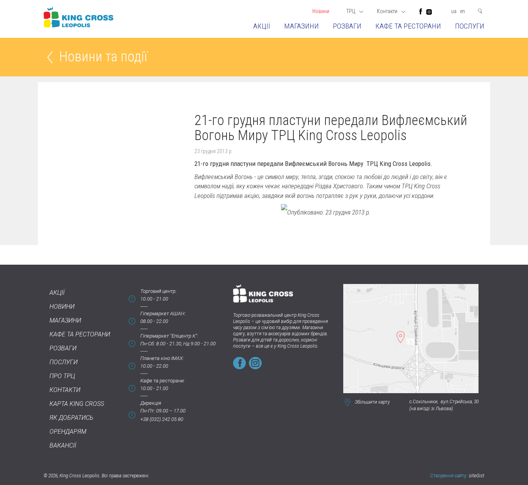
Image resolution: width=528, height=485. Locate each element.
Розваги (347, 26)
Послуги (469, 26)
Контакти (64, 390)
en (462, 11)
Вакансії (62, 445)
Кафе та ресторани (408, 26)
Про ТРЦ (62, 376)
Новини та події (103, 57)
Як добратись (71, 417)
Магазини (301, 26)
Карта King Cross (76, 403)
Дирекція (150, 403)
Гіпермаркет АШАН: (163, 313)
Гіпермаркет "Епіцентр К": (169, 336)
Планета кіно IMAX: (162, 358)
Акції (261, 26)
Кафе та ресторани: (162, 381)
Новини (320, 11)
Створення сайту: (449, 475)
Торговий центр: (158, 291)
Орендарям (67, 431)
